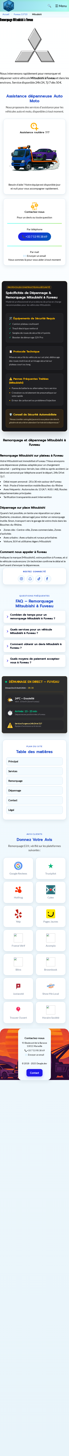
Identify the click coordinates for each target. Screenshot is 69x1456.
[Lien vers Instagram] (21, 578)
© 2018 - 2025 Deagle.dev (34, 1063)
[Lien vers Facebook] (47, 578)
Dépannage (14, 790)
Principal (13, 761)
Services (12, 771)
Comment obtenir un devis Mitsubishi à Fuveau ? (36, 646)
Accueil (6, 14)
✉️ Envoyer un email (34, 255)
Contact (12, 800)
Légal (11, 809)
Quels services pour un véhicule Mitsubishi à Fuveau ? (31, 631)
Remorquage (15, 780)
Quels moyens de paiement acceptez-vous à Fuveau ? (35, 660)
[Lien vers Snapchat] (30, 578)
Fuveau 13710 (20, 14)
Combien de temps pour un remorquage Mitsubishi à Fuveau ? (32, 616)
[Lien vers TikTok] (38, 578)
